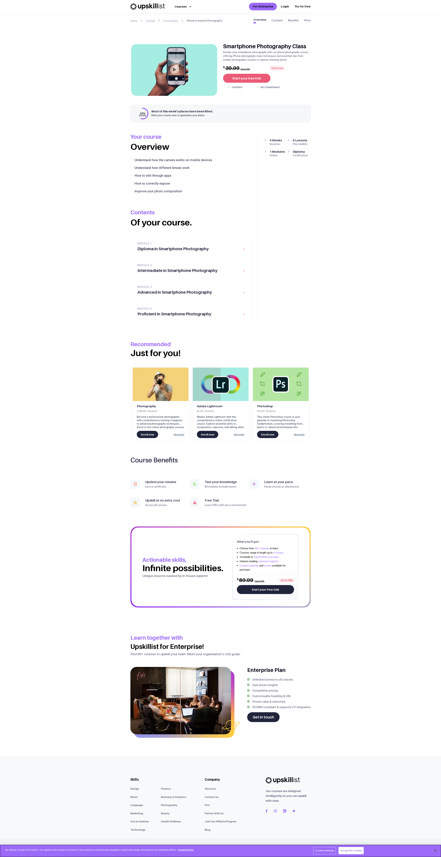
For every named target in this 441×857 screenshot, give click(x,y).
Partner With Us (214, 813)
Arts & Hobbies (139, 821)
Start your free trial (246, 78)
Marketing (136, 813)
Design (134, 788)
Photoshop (265, 406)
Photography (146, 406)
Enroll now (147, 434)
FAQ (207, 805)
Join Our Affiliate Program (221, 821)
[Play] (174, 69)
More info (179, 434)
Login (285, 6)
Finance (166, 788)
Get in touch (263, 717)
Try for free (302, 6)
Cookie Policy (186, 849)
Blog (207, 829)
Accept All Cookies (351, 850)
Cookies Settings (324, 850)
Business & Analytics (173, 796)
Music (134, 796)
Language (136, 805)
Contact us (211, 796)
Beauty (165, 813)
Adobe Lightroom (209, 406)
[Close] (435, 850)
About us (210, 788)
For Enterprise (263, 6)
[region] (220, 851)
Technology (137, 829)
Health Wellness (171, 821)
